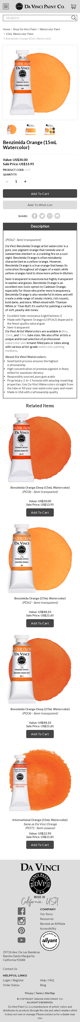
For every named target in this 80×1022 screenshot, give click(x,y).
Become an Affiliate (52, 923)
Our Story (46, 914)
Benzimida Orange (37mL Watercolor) (40, 598)
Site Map (50, 993)
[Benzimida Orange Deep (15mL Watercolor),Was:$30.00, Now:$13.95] (40, 448)
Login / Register (13, 980)
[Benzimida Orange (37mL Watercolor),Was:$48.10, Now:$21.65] (40, 559)
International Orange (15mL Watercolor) (40, 820)
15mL (9, 335)
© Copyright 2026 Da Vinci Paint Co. (40, 998)
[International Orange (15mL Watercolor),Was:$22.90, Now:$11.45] (40, 780)
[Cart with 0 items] (74, 6)
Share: (23, 216)
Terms (39, 993)
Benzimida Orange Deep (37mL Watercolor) (40, 709)
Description (40, 226)
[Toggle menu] (6, 6)
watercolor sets (15, 343)
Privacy (29, 993)
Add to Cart (40, 512)
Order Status (11, 985)
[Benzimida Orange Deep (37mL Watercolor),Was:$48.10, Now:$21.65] (40, 669)
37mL (23, 335)
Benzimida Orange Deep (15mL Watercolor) (40, 487)
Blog (43, 985)
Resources (47, 919)
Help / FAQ (47, 980)
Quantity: (10, 174)
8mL (65, 331)
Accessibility (48, 928)
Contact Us (10, 968)
